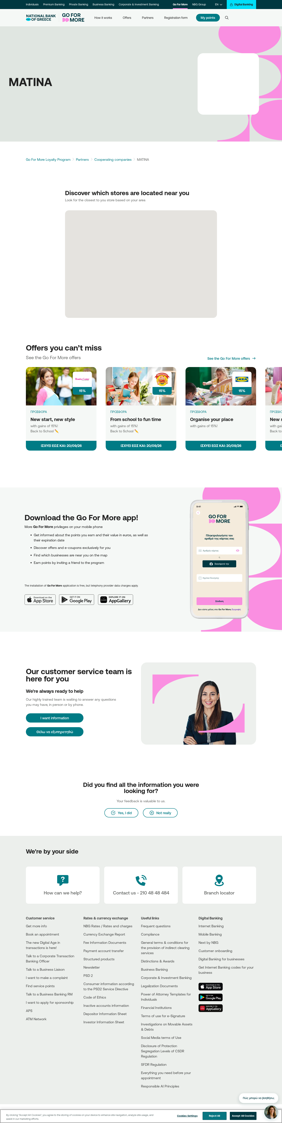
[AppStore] (213, 986)
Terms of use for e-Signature (163, 1016)
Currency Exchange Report (104, 934)
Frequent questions (156, 926)
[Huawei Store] (213, 1008)
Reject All (214, 1115)
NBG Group (199, 4)
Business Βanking (154, 969)
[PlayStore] (213, 997)
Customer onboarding (215, 951)
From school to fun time (135, 419)
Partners (147, 17)
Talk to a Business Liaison (45, 969)
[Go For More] (71, 17)
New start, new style (53, 419)
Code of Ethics (94, 997)
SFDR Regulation (154, 1064)
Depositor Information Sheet (105, 1014)
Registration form (176, 17)
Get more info (36, 926)
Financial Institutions (156, 1007)
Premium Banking (53, 4)
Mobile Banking (210, 934)
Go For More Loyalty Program (48, 159)
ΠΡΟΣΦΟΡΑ (39, 412)
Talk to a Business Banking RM (49, 994)
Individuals (32, 4)
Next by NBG (208, 942)
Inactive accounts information (106, 1005)
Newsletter (91, 967)
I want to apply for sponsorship (50, 1002)
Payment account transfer (103, 951)
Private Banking (78, 4)
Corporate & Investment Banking (139, 4)
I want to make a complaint (47, 978)
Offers (127, 17)
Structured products (99, 959)
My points (208, 17)
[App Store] (42, 596)
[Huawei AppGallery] (117, 596)
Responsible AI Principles (160, 1086)
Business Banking (103, 4)
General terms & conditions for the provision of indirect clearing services (165, 948)
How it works (103, 17)
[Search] (226, 17)
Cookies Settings (187, 1115)
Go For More (180, 4)
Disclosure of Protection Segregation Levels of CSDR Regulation (162, 1051)
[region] (141, 1116)
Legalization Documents (159, 986)
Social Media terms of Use (161, 1037)
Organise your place (211, 419)
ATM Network (36, 1019)
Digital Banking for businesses (221, 959)
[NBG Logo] (41, 18)
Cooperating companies (113, 159)
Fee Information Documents (104, 942)
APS (29, 1011)
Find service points (40, 986)
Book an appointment (42, 934)
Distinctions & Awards (157, 961)
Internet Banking (211, 926)
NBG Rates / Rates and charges (107, 926)
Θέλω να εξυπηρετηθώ (54, 732)
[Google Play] (78, 596)
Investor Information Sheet (103, 1022)
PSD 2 (88, 975)
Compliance (150, 934)
